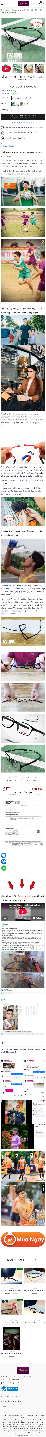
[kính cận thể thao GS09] (34, 1311)
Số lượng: (4, 110)
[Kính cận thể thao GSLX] (11, 1279)
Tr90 (13, 98)
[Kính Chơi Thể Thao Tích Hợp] (23, 3)
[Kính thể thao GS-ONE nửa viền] (34, 1279)
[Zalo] (3, 861)
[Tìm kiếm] (43, 3)
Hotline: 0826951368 (28, 122)
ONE (9, 156)
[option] (23, 40)
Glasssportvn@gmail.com (12, 1383)
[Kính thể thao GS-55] (11, 1311)
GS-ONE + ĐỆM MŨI (24, 98)
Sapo (27, 1435)
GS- (5, 156)
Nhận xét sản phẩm (8, 146)
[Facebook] (3, 855)
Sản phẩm (23, 1259)
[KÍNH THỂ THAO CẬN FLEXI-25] (11, 1342)
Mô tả (3, 143)
